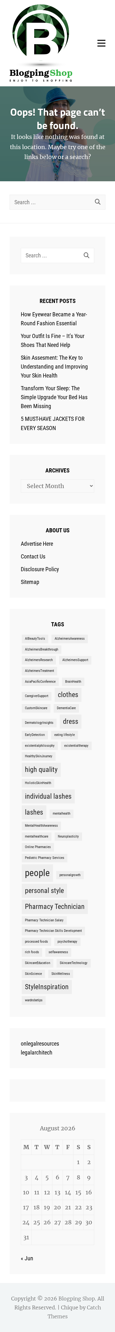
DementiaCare (66, 708)
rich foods (32, 952)
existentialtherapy (76, 746)
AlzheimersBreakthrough (41, 649)
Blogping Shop (76, 1298)
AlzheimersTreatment (39, 671)
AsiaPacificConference (40, 682)
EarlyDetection (35, 735)
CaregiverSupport (36, 696)
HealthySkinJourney (38, 756)
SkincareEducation (37, 963)
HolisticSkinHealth (38, 783)
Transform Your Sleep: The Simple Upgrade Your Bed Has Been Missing (54, 397)
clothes (68, 695)
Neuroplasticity (68, 836)
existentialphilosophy (40, 746)
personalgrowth (69, 875)
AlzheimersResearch (39, 660)
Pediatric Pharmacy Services (44, 858)
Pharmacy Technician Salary (44, 920)
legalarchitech (36, 1052)
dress (70, 721)
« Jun (27, 1258)
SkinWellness (60, 974)
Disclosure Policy (40, 569)
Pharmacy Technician (55, 907)
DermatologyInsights (39, 723)
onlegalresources (40, 1043)
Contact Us (33, 556)
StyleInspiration (47, 987)
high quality (41, 770)
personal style (44, 891)
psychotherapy (67, 942)
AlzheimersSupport (75, 660)
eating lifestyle (64, 735)
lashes (34, 812)
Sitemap (30, 582)
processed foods (36, 942)
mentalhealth (61, 813)
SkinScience (33, 974)
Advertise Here (37, 543)
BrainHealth (73, 682)
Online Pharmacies (38, 847)
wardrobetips (33, 1000)
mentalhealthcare (36, 836)
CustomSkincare (36, 708)
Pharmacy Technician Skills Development (53, 931)
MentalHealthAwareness (41, 826)
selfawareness (58, 952)
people (37, 873)
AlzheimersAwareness (70, 639)
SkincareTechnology (74, 963)
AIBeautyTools (35, 639)
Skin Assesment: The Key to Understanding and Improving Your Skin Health (54, 366)
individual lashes (48, 796)
